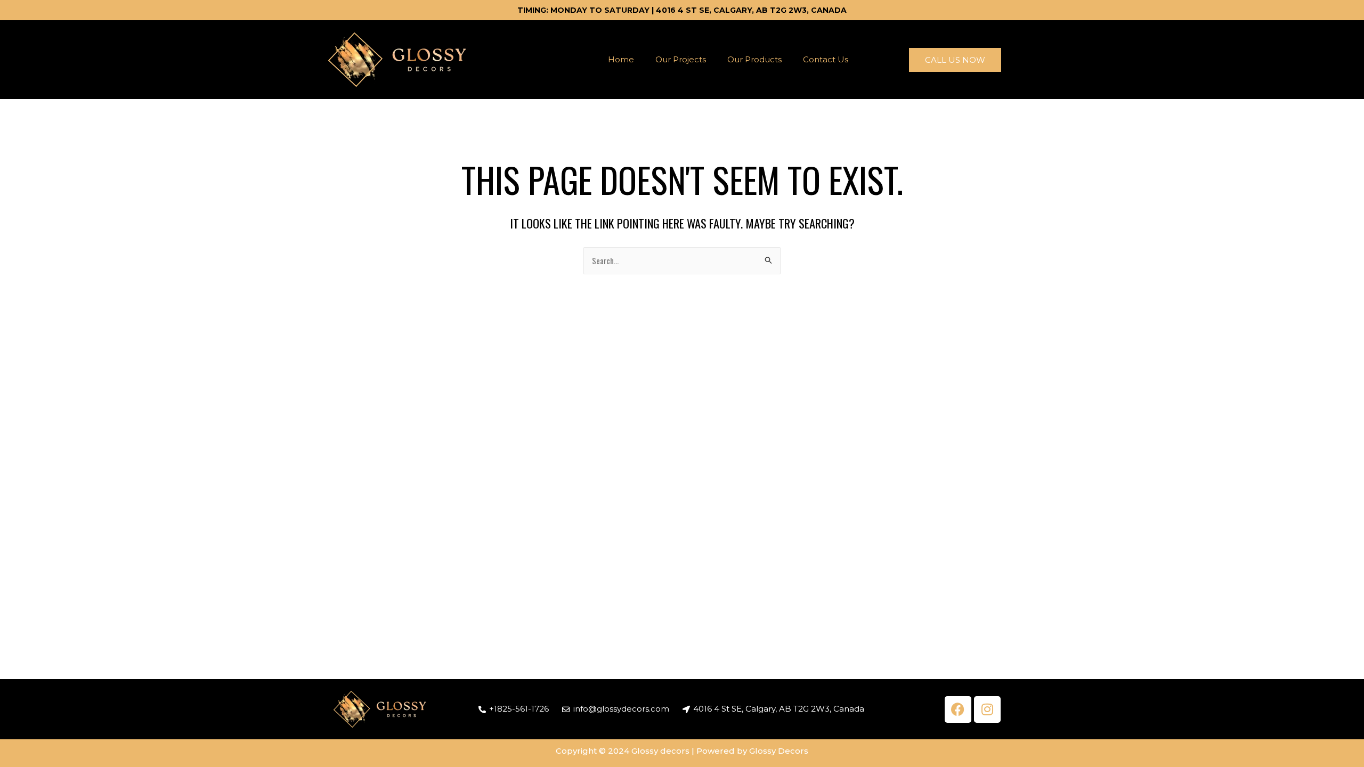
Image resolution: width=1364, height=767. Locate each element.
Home (621, 59)
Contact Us (825, 59)
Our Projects (680, 59)
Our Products (754, 59)
